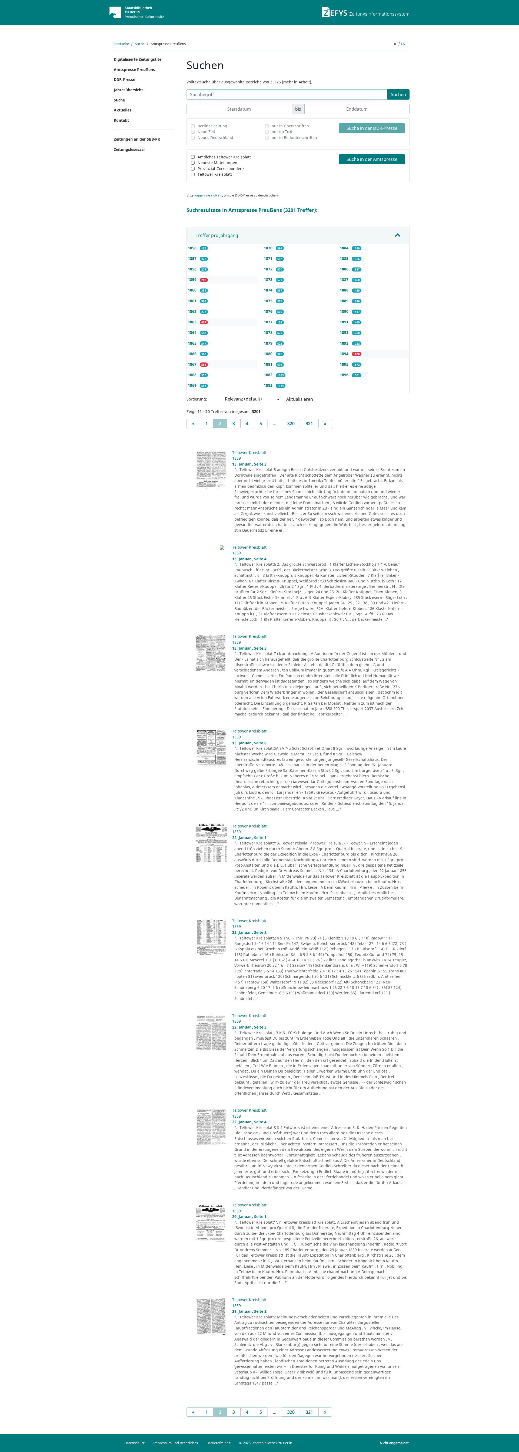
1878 (269, 332)
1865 (193, 343)
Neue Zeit (206, 131)
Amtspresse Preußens (134, 69)
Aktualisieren (299, 399)
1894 (345, 353)
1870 (269, 247)
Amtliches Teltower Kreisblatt (224, 157)
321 (309, 423)
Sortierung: (197, 399)
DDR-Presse (124, 79)
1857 (193, 258)
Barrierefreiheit (219, 1442)
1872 (269, 269)
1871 (269, 258)
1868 (193, 374)
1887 (345, 279)
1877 (269, 321)
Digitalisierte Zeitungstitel (138, 59)
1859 (193, 279)
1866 (193, 353)
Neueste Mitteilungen (217, 162)
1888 (345, 290)
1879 (269, 343)
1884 (345, 247)
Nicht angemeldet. (395, 1442)
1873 (269, 279)
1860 (193, 290)
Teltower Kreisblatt (215, 174)
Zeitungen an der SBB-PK (137, 139)
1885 (345, 258)
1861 (193, 300)
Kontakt (121, 120)
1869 (193, 385)
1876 (269, 311)
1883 (269, 385)
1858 (193, 269)
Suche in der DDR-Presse (372, 128)
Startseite (121, 43)
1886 (345, 269)
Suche (140, 43)
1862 (193, 311)
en (403, 43)
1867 (193, 364)
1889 (345, 300)
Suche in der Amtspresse (372, 159)
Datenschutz (134, 1442)
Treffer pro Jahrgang (217, 235)
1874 (269, 290)
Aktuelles (122, 110)
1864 (193, 332)
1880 (269, 353)
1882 (269, 374)
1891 (345, 321)
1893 (345, 343)
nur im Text (282, 131)
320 (291, 423)
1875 (269, 300)
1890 (345, 311)
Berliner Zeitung (212, 125)
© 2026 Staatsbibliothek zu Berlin (265, 1442)
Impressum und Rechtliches (175, 1442)
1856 (193, 247)
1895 (345, 364)
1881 (269, 364)
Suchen (398, 94)
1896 (345, 374)
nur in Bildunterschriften (294, 137)
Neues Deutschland (215, 137)
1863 (193, 321)
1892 (345, 332)
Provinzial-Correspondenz (221, 168)
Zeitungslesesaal (129, 149)
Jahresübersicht (128, 89)
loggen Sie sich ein (208, 195)
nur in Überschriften (290, 125)
